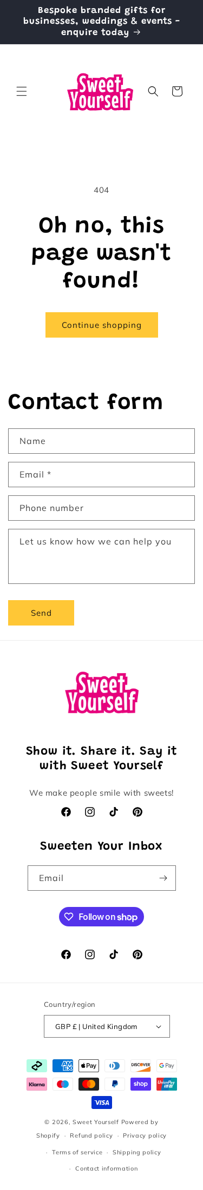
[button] (22, 91)
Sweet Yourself (96, 1122)
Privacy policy (145, 1135)
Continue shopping (102, 325)
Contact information (106, 1168)
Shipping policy (137, 1152)
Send (41, 613)
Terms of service (77, 1152)
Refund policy (91, 1135)
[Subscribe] (163, 878)
